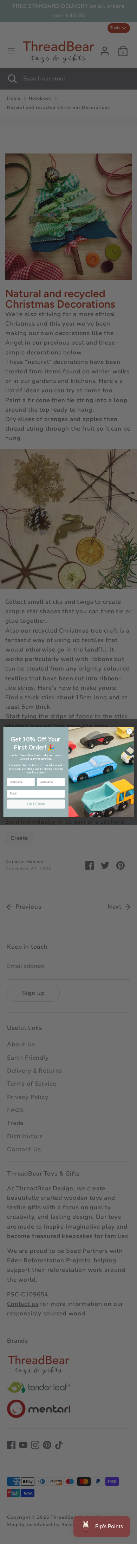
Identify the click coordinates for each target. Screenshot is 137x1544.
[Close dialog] (129, 731)
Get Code (36, 804)
